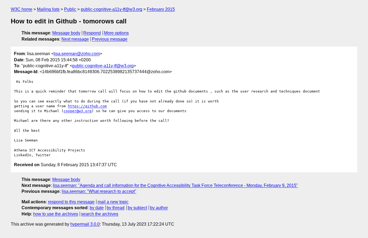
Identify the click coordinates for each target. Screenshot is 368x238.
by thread (115, 207)
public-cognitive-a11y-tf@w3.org (111, 9)
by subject (137, 207)
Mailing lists (48, 9)
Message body (66, 33)
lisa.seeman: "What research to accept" (99, 191)
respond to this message (71, 202)
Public (70, 9)
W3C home (21, 9)
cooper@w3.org (78, 111)
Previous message (109, 39)
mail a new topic (113, 202)
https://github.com (87, 106)
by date (97, 207)
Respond (92, 33)
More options (116, 33)
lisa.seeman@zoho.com (77, 53)
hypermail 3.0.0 (85, 224)
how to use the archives (55, 214)
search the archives (99, 214)
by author (159, 207)
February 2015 (161, 9)
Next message (75, 39)
